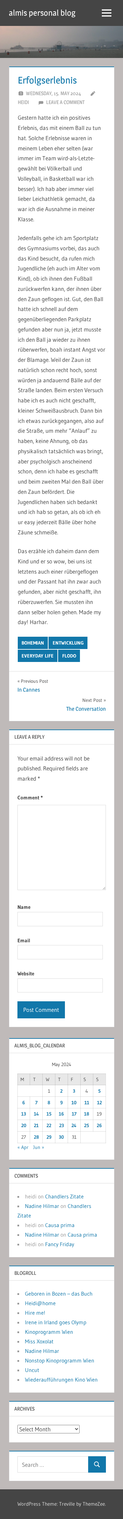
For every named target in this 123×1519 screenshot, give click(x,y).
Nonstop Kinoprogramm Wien (59, 1360)
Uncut (32, 1370)
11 (86, 1103)
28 (36, 1137)
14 (36, 1114)
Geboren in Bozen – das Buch (59, 1293)
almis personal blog (42, 13)
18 (86, 1114)
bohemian (33, 643)
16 (61, 1114)
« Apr (22, 1147)
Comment (30, 797)
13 (23, 1114)
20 (23, 1125)
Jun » (38, 1147)
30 (61, 1137)
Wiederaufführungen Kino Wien (61, 1379)
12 (99, 1103)
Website (25, 973)
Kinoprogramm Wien (49, 1331)
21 (36, 1125)
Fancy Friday (59, 1244)
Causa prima (59, 1225)
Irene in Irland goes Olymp (55, 1322)
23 (61, 1125)
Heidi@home (40, 1303)
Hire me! (35, 1312)
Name (23, 907)
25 (86, 1125)
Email (23, 940)
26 (99, 1125)
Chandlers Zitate (64, 1196)
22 (48, 1125)
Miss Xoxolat (39, 1341)
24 (74, 1125)
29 (49, 1137)
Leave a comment (65, 102)
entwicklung (68, 643)
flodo (69, 656)
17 (74, 1114)
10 (74, 1103)
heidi (23, 102)
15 (49, 1114)
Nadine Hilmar (42, 1206)
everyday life (38, 656)
